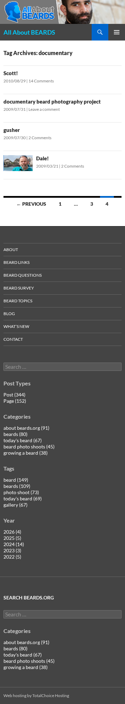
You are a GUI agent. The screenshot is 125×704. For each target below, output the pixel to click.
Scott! (10, 73)
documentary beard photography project (52, 101)
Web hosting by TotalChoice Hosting (36, 695)
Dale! (42, 158)
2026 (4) (12, 532)
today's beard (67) (22, 440)
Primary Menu (116, 32)
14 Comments (41, 80)
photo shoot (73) (21, 492)
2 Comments (39, 137)
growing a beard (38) (25, 453)
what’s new (16, 326)
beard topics (17, 300)
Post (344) (14, 395)
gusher (11, 130)
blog (9, 313)
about (10, 249)
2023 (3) (12, 550)
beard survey (18, 288)
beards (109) (16, 486)
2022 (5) (12, 557)
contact (13, 339)
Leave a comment (44, 109)
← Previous (31, 204)
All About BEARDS (29, 32)
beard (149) (15, 480)
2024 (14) (13, 544)
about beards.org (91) (26, 428)
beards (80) (15, 434)
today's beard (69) (22, 498)
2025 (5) (12, 538)
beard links (16, 262)
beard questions (22, 275)
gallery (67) (15, 505)
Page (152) (14, 401)
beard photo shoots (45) (29, 446)
